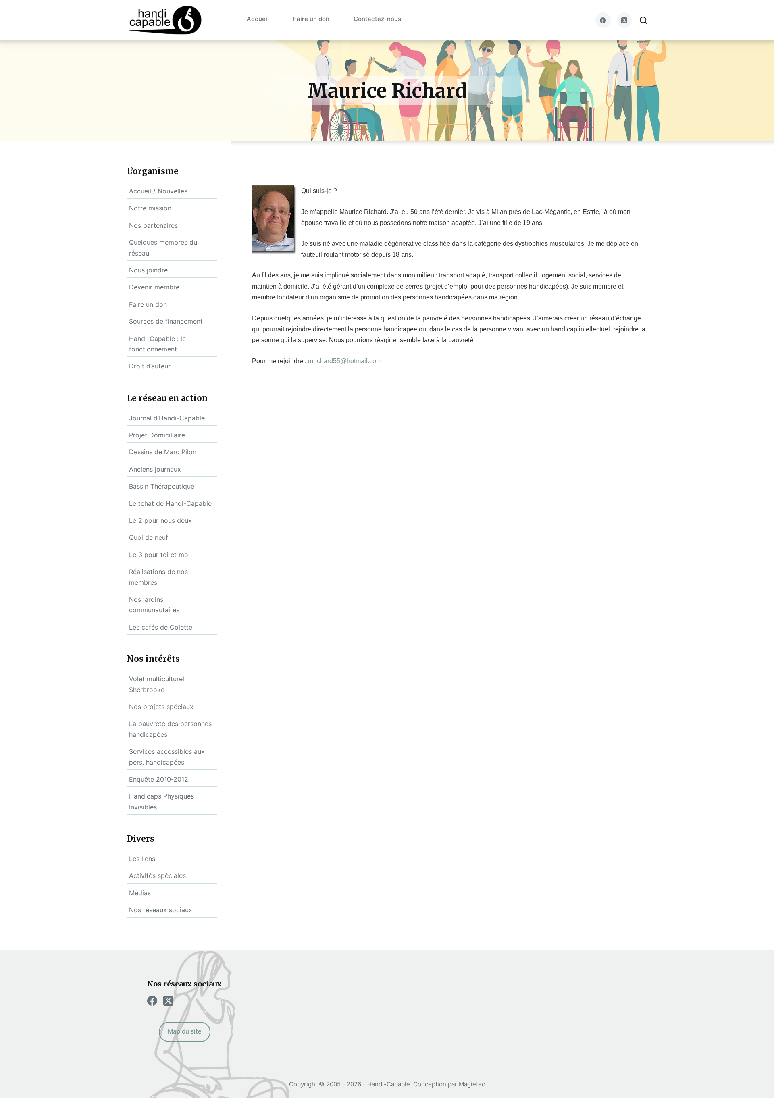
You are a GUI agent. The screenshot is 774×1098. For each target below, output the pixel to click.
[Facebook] (603, 20)
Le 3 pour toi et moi (159, 555)
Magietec (472, 1084)
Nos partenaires (153, 225)
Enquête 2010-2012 (158, 779)
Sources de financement (166, 321)
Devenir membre (154, 287)
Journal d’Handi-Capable (167, 418)
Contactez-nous (377, 19)
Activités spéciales (157, 875)
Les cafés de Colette (160, 627)
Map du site (185, 1031)
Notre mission (150, 208)
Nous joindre (148, 270)
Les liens (142, 859)
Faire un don (311, 19)
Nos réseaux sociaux (160, 910)
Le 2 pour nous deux (160, 520)
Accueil (258, 19)
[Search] (643, 20)
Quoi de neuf (148, 537)
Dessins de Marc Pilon (162, 452)
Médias (140, 893)
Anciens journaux (155, 469)
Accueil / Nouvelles (158, 191)
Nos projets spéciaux (161, 707)
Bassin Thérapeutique (161, 486)
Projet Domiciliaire (157, 435)
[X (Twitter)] (624, 20)
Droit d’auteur (150, 366)
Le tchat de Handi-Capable (170, 503)
